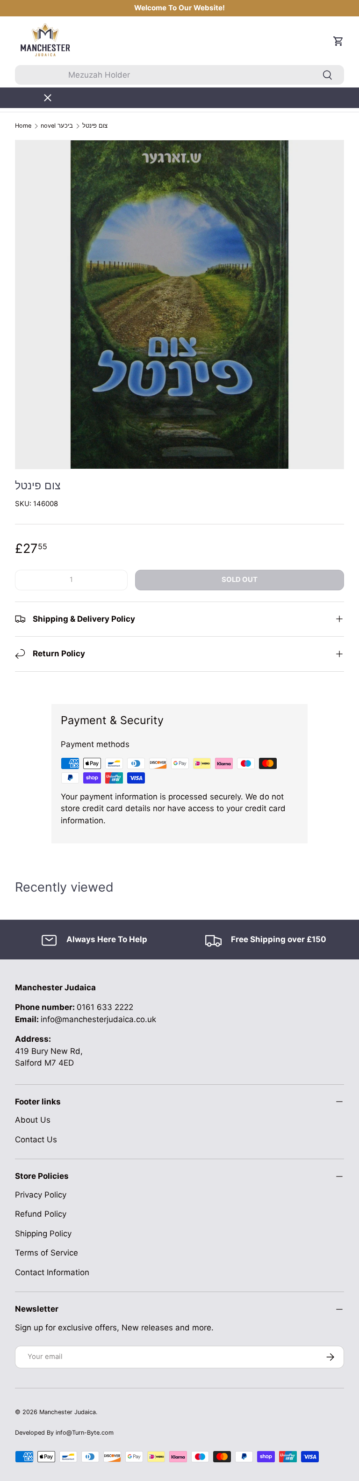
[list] (179, 304)
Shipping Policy (43, 1233)
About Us (32, 1120)
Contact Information (52, 1272)
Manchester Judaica (67, 1412)
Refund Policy (40, 1214)
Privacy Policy (40, 1194)
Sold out (240, 579)
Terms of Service (46, 1252)
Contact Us (36, 1139)
